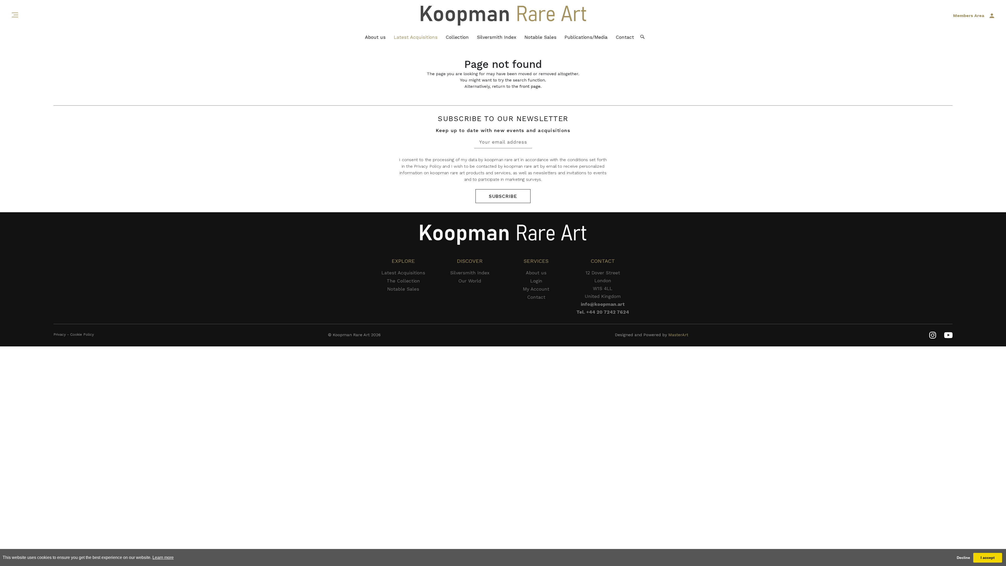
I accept (988, 558)
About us (375, 37)
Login (536, 281)
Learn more (163, 557)
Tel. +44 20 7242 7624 (602, 312)
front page (530, 86)
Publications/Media (586, 37)
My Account (536, 289)
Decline (963, 558)
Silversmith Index (496, 37)
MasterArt (678, 334)
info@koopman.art (603, 304)
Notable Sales (540, 37)
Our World (469, 281)
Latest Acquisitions (416, 37)
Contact (625, 37)
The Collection (403, 281)
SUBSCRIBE (503, 196)
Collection (457, 37)
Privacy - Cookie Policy (73, 334)
